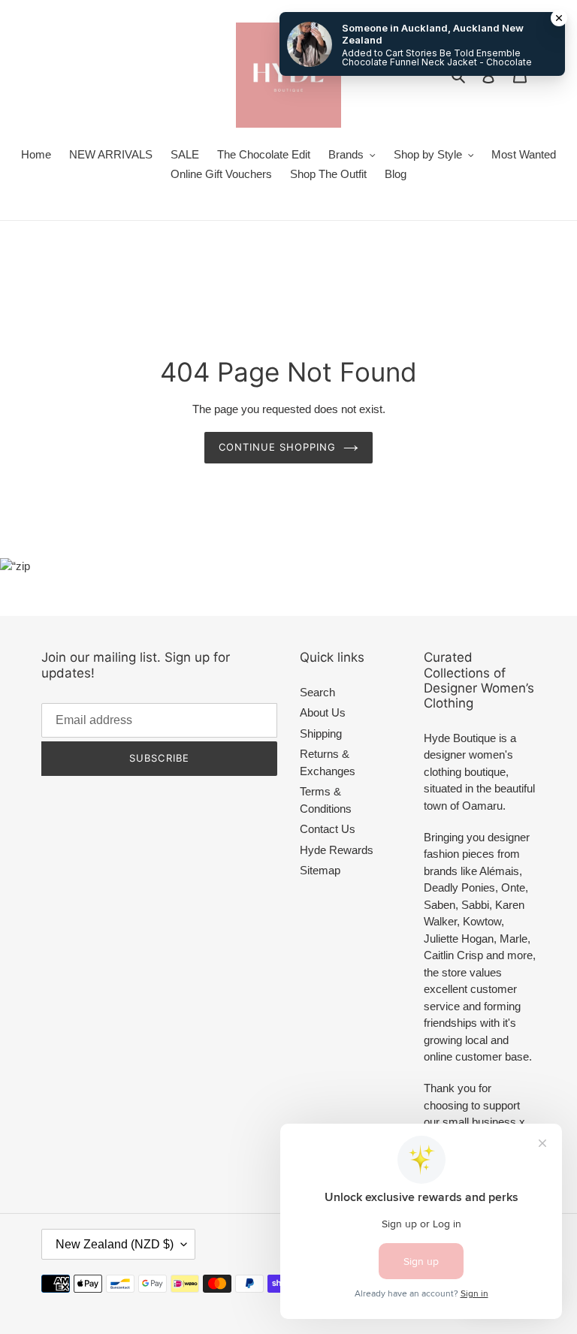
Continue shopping (278, 447)
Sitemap (320, 870)
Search (317, 692)
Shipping (321, 733)
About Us (323, 712)
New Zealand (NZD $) (115, 1244)
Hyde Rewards (336, 850)
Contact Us (327, 828)
